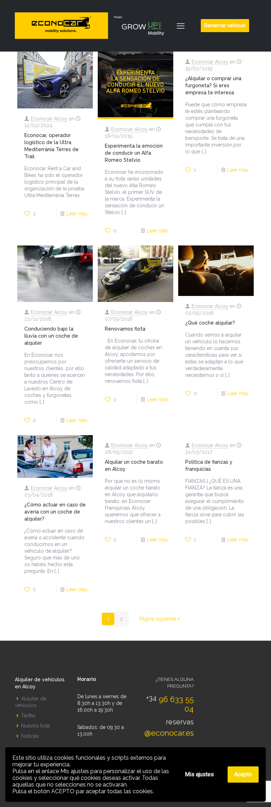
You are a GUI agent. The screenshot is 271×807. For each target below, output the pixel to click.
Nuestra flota (35, 726)
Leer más (77, 213)
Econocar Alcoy (49, 118)
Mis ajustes (199, 774)
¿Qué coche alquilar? (210, 323)
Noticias (30, 736)
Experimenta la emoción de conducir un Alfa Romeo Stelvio (134, 153)
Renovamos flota (125, 329)
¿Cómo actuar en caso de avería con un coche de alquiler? (55, 512)
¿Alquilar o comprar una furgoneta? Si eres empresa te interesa (213, 85)
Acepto (243, 774)
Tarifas (28, 715)
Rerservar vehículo (225, 25)
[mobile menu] (181, 26)
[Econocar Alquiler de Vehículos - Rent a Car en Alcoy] (93, 25)
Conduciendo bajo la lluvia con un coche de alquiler (51, 336)
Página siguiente (157, 619)
